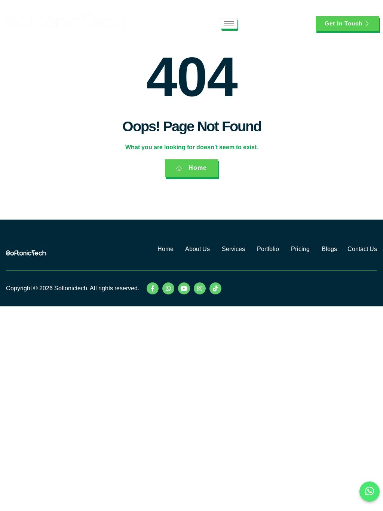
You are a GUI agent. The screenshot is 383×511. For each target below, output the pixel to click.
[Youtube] (184, 288)
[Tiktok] (215, 288)
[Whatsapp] (168, 288)
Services (234, 249)
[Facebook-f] (153, 288)
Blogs (329, 249)
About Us (197, 249)
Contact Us (362, 249)
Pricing (301, 249)
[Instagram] (200, 288)
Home (165, 249)
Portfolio (268, 249)
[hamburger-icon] (229, 23)
